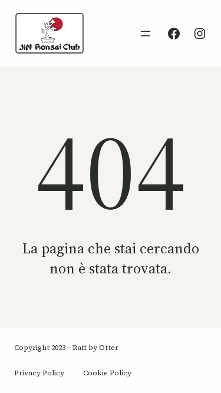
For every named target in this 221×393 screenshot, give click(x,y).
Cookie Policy (107, 373)
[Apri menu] (145, 34)
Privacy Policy (39, 373)
